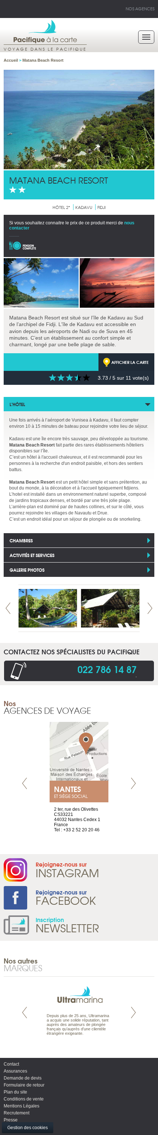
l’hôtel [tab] (17, 404)
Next (149, 608)
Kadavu (83, 207)
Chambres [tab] (21, 540)
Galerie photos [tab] (27, 569)
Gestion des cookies (27, 1127)
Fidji (101, 207)
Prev (8, 608)
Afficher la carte (130, 362)
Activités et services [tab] (32, 555)
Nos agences (140, 8)
